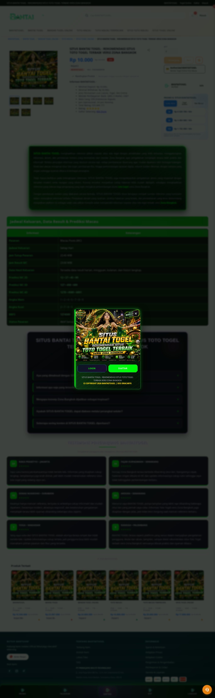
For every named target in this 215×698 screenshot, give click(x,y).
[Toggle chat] (207, 689)
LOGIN (92, 368)
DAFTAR (122, 368)
